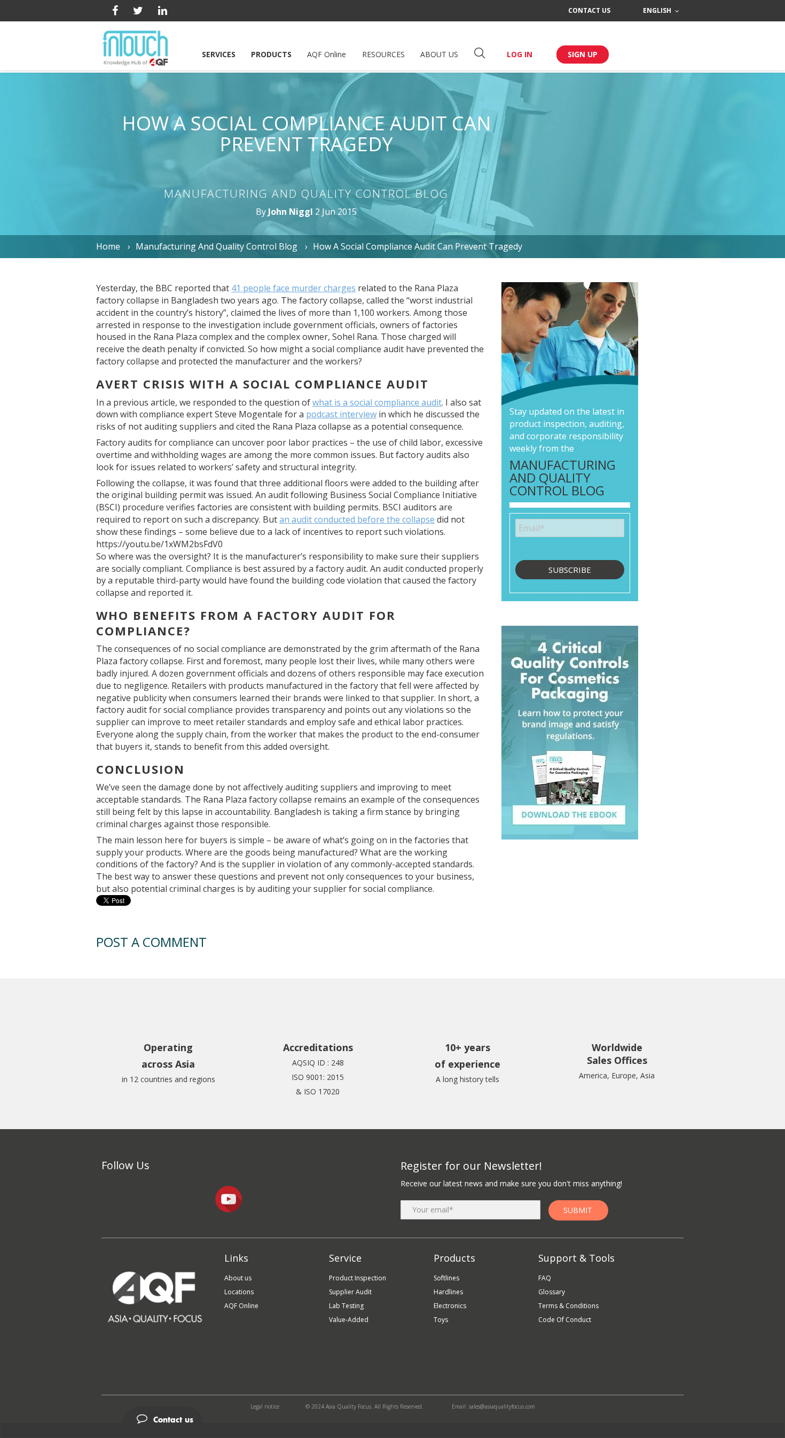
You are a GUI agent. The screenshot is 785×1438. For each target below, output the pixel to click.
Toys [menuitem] (441, 1319)
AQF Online (326, 54)
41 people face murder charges (293, 288)
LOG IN (519, 54)
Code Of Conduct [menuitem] (564, 1319)
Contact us (589, 10)
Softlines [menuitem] (446, 1277)
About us (439, 54)
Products (271, 54)
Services (219, 54)
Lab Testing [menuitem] (346, 1305)
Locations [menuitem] (239, 1291)
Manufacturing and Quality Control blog (216, 246)
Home (109, 246)
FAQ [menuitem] (544, 1277)
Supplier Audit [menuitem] (350, 1291)
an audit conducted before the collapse (357, 519)
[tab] (392, 1415)
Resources (383, 54)
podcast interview (341, 414)
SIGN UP (583, 54)
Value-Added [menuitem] (348, 1319)
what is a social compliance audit (377, 402)
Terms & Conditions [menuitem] (568, 1305)
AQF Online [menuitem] (241, 1305)
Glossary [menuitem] (551, 1291)
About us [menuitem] (238, 1277)
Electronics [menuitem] (450, 1305)
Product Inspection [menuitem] (357, 1277)
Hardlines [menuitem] (448, 1291)
